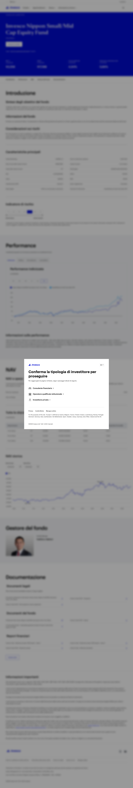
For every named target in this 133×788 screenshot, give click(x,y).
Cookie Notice (39, 411)
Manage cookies (51, 411)
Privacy (30, 411)
